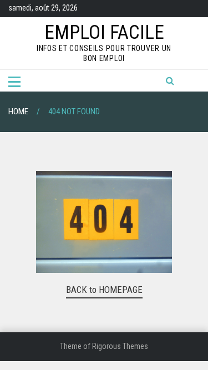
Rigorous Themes (120, 346)
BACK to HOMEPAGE (104, 289)
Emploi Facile (104, 32)
